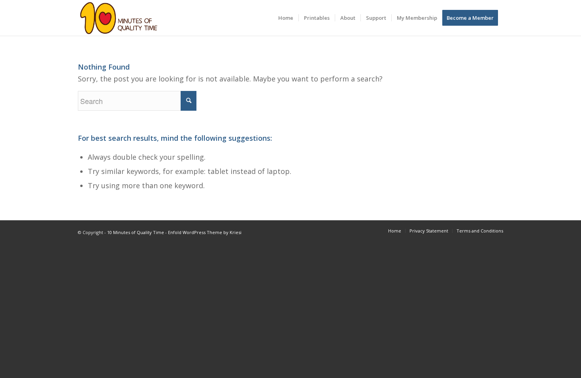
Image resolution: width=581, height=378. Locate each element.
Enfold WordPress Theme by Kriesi (204, 232)
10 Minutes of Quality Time (135, 232)
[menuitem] (285, 18)
